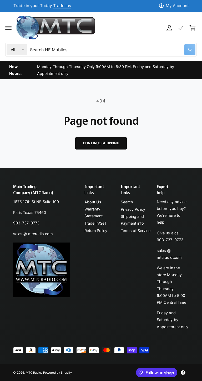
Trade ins (62, 5)
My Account (177, 5)
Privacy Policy (133, 209)
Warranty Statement (93, 212)
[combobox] (113, 49)
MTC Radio (33, 372)
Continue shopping (101, 143)
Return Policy (95, 230)
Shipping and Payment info (132, 220)
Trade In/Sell (95, 223)
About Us (92, 202)
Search (127, 202)
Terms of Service (135, 230)
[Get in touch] (181, 28)
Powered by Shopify (57, 372)
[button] (8, 28)
